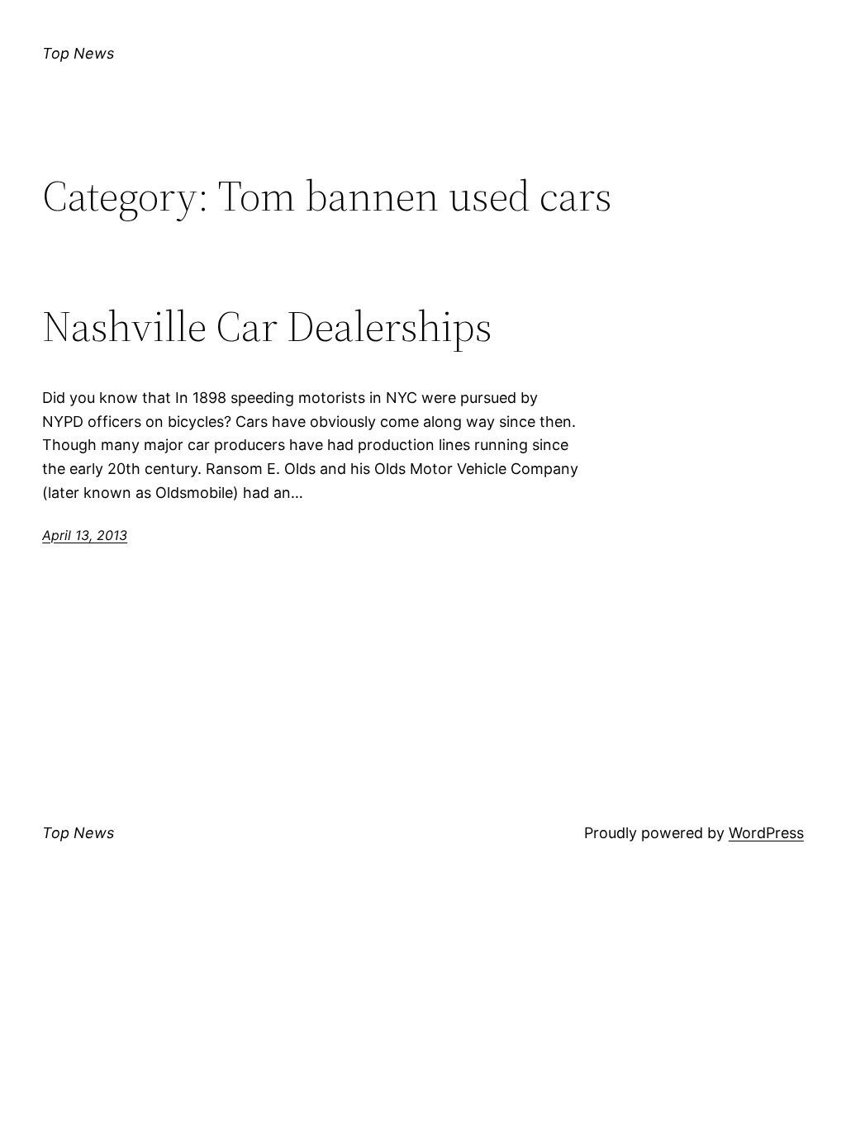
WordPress (766, 832)
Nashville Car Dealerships (267, 326)
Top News (78, 53)
